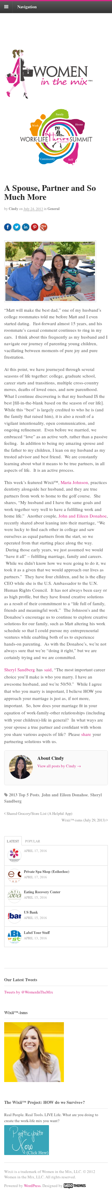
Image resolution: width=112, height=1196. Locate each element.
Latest (13, 841)
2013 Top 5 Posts (24, 795)
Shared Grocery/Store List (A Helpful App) (39, 813)
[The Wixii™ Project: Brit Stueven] (56, 1052)
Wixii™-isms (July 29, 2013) (84, 820)
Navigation (27, 7)
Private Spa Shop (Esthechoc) (46, 871)
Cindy (13, 208)
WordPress (32, 1185)
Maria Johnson (74, 482)
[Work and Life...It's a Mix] (49, 96)
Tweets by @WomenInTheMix (28, 992)
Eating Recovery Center (42, 891)
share (86, 734)
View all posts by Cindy (59, 766)
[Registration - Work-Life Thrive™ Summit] (56, 137)
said (48, 669)
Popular (32, 841)
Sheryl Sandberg (19, 669)
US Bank (31, 912)
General (53, 208)
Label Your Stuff (37, 932)
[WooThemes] (75, 1185)
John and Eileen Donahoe (83, 516)
